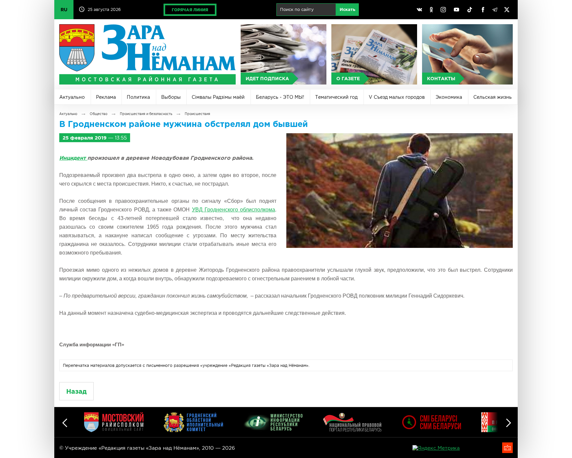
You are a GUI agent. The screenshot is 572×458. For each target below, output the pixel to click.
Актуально (72, 97)
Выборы (171, 97)
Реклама (106, 97)
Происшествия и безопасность (146, 114)
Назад (76, 391)
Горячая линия (190, 10)
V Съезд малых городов (397, 97)
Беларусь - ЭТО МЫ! (280, 97)
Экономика (449, 97)
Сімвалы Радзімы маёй (218, 97)
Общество (98, 114)
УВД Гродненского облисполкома (233, 209)
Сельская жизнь (492, 97)
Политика (138, 97)
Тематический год (336, 97)
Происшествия (197, 114)
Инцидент (73, 158)
